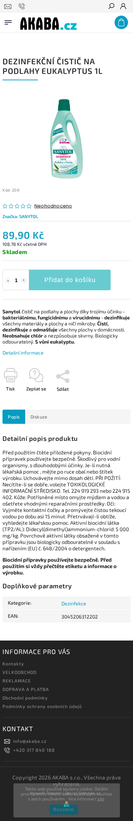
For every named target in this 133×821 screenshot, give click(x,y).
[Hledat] (111, 6)
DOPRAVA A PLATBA (25, 689)
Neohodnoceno (53, 206)
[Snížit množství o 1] (8, 280)
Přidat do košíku (70, 279)
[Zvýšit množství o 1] (24, 280)
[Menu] (8, 21)
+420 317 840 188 (34, 750)
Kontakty (13, 663)
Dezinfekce (73, 603)
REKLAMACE (16, 681)
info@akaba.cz (29, 741)
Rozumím (63, 809)
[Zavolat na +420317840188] (23, 6)
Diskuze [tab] (39, 417)
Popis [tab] (14, 417)
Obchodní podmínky (25, 698)
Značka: (20, 216)
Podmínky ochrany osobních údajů (42, 706)
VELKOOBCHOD (19, 672)
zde (100, 798)
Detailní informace (23, 353)
